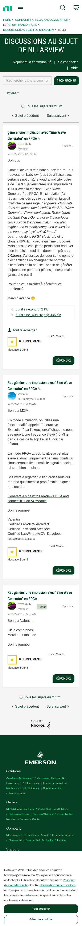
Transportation (17, 793)
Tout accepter (41, 908)
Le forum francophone (20, 25)
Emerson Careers (62, 835)
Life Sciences (31, 788)
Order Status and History (53, 809)
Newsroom (15, 840)
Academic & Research (19, 778)
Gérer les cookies (41, 919)
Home (7, 20)
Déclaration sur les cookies (57, 885)
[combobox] (27, 80)
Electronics (32, 783)
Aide (74, 68)
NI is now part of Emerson (21, 835)
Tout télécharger (25, 330)
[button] (12, 342)
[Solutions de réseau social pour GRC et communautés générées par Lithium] (40, 724)
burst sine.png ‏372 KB (32, 309)
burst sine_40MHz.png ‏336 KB (38, 315)
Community (23, 20)
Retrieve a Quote (19, 814)
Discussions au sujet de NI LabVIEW (28, 30)
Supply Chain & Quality (39, 840)
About (44, 835)
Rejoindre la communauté (32, 62)
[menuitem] (62, 8)
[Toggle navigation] (21, 8)
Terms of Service (43, 814)
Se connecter (68, 62)
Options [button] (11, 93)
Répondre (63, 360)
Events (61, 840)
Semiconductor (52, 788)
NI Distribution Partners (20, 809)
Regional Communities (51, 20)
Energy (47, 783)
